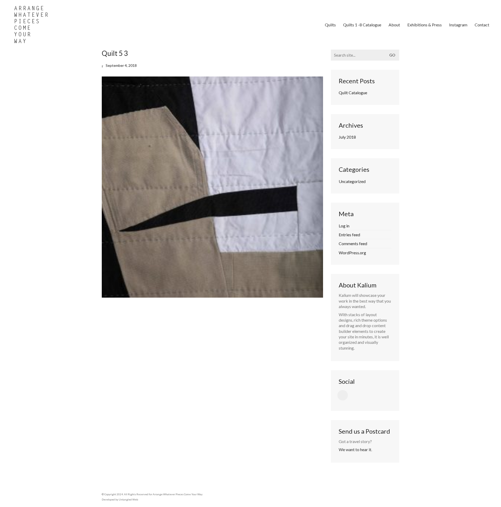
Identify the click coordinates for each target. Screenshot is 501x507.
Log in (344, 225)
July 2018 (347, 136)
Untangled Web (128, 499)
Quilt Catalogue (353, 92)
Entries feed (349, 234)
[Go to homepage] (31, 24)
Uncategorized (352, 181)
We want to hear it (355, 449)
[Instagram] (342, 395)
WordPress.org (352, 252)
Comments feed (353, 243)
